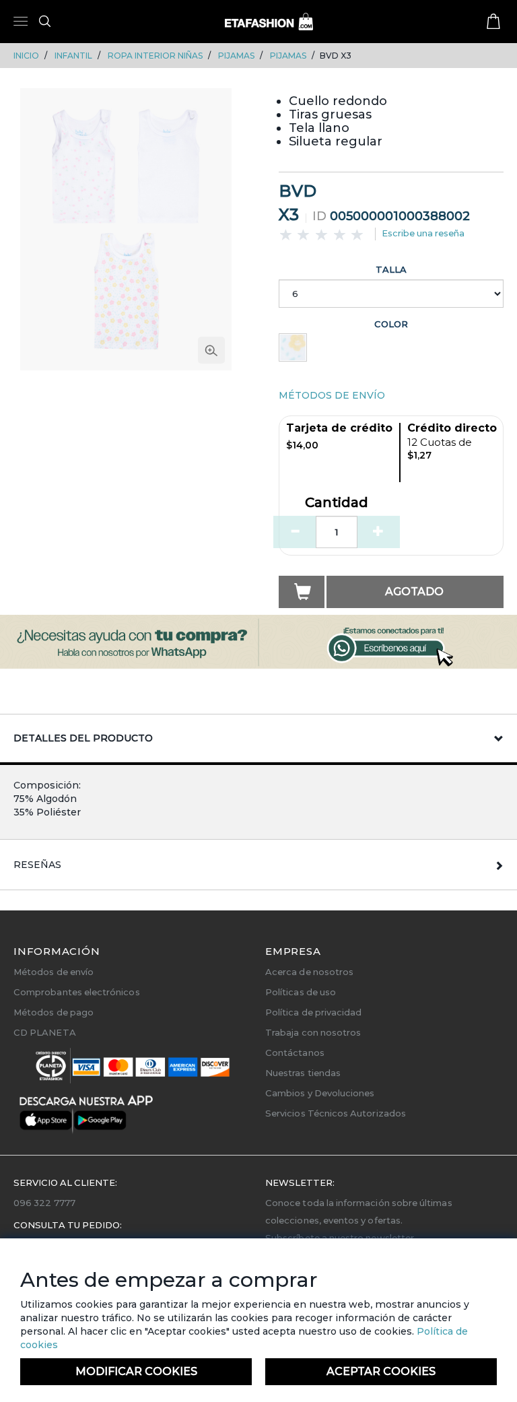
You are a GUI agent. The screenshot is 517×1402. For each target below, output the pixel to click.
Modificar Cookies (136, 1371)
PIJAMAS (236, 56)
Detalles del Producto (83, 738)
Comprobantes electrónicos (76, 992)
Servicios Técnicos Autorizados (335, 1113)
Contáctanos (294, 1052)
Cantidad (336, 503)
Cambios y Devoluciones (319, 1093)
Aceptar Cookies (381, 1371)
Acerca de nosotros (309, 971)
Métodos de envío (53, 971)
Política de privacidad (313, 1012)
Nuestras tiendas (303, 1072)
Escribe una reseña (423, 233)
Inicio (26, 56)
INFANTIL (73, 56)
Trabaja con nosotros (313, 1032)
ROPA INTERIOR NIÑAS (155, 56)
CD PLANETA (44, 1032)
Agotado (414, 591)
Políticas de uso (300, 992)
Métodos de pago (53, 1012)
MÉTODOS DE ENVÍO (332, 395)
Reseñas (37, 865)
